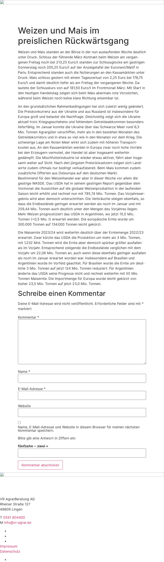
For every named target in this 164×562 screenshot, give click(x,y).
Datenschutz (10, 551)
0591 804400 (14, 517)
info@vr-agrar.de (17, 522)
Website (24, 406)
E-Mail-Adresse (31, 388)
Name (24, 371)
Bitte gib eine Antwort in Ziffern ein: (47, 438)
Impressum (9, 546)
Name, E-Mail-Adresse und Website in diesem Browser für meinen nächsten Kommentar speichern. (78, 428)
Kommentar (28, 317)
